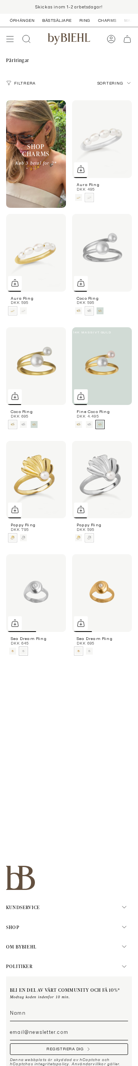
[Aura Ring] (102, 139)
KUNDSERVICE (23, 907)
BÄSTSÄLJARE (57, 20)
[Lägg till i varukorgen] (81, 169)
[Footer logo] (20, 878)
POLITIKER (19, 966)
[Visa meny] (10, 39)
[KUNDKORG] (127, 39)
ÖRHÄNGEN (22, 20)
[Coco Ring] (102, 253)
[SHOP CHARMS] (36, 153)
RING (84, 20)
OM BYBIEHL (21, 947)
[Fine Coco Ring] (102, 366)
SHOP (13, 927)
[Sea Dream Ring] (36, 593)
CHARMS (107, 20)
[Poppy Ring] (36, 480)
